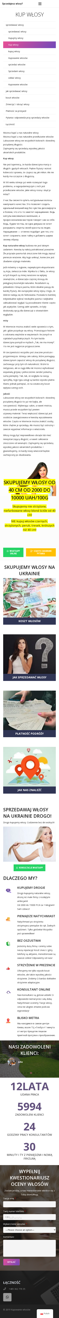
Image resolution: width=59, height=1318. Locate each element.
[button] (21, 1072)
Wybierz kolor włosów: (15, 1224)
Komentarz (8, 1236)
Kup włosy (13, 44)
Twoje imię (9, 1198)
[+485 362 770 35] (6, 1289)
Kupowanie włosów (18, 58)
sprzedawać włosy (15, 24)
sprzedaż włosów (16, 64)
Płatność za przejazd (16, 111)
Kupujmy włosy (15, 38)
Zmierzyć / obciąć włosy (17, 104)
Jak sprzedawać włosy (16, 91)
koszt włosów (12, 97)
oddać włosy (14, 77)
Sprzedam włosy (16, 71)
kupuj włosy (14, 51)
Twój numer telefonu (14, 1211)
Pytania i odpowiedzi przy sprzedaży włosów (27, 117)
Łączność (10, 124)
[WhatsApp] (7, 1297)
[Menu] (40, 4)
